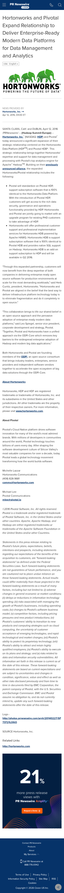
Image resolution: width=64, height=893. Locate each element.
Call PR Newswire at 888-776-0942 (32, 863)
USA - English (10, 64)
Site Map (43, 879)
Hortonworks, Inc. (12, 137)
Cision (38, 888)
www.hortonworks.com (29, 411)
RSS (54, 879)
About (31, 850)
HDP (40, 137)
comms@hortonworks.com (18, 482)
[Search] (60, 5)
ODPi (24, 357)
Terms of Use (22, 874)
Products (32, 846)
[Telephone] (51, 5)
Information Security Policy (21, 879)
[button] (32, 80)
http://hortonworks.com (16, 746)
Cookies (32, 883)
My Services (30, 854)
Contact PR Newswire (31, 843)
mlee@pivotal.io (11, 500)
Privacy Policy (40, 874)
